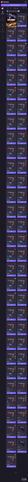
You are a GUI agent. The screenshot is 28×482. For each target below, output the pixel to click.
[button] (7, 8)
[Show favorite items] (10, 8)
